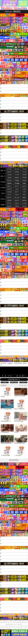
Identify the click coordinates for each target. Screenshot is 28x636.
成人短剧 (24, 203)
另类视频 (24, 177)
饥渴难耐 (17, 180)
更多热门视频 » (23, 385)
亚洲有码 (9, 171)
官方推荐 (3, 187)
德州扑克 (24, 186)
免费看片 (3, 204)
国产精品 (9, 169)
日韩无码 (24, 206)
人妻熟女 (9, 177)
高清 (17, 375)
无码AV (3, 193)
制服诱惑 (24, 200)
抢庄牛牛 (17, 186)
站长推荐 (3, 181)
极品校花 (9, 206)
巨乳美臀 (24, 174)
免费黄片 (24, 197)
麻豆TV (17, 191)
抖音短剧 (9, 191)
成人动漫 (24, 171)
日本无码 (24, 169)
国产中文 (9, 203)
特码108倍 (14, 382)
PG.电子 (23, 382)
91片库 (9, 194)
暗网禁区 (9, 200)
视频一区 (3, 170)
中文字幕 (17, 174)
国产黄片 (9, 197)
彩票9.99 (9, 189)
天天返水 (24, 189)
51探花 (24, 191)
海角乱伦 (17, 200)
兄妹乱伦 (17, 203)
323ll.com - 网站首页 (13, 11)
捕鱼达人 (9, 186)
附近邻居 (9, 180)
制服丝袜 (17, 177)
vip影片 (5, 382)
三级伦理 (9, 174)
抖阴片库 (3, 199)
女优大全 (17, 194)
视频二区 (3, 176)
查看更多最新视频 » (14, 460)
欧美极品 (17, 171)
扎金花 (17, 189)
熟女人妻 (17, 197)
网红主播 (17, 169)
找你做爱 (24, 180)
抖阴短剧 (17, 206)
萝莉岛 (24, 194)
